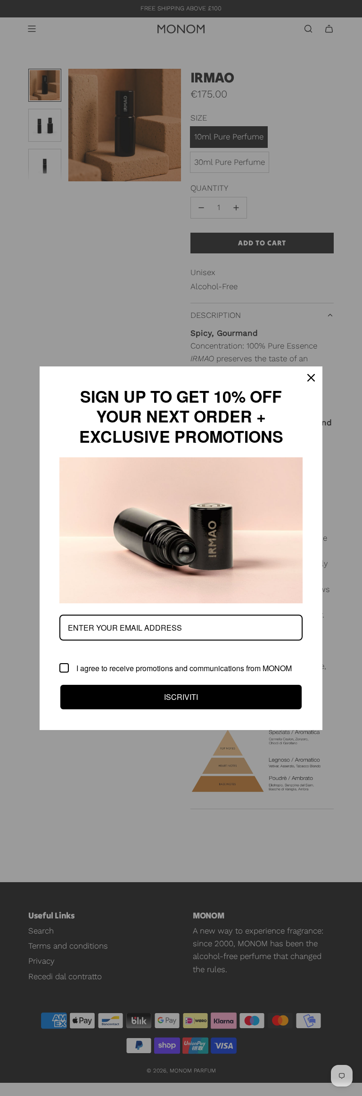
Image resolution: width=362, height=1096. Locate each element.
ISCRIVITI (181, 696)
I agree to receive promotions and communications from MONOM (184, 668)
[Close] (311, 377)
